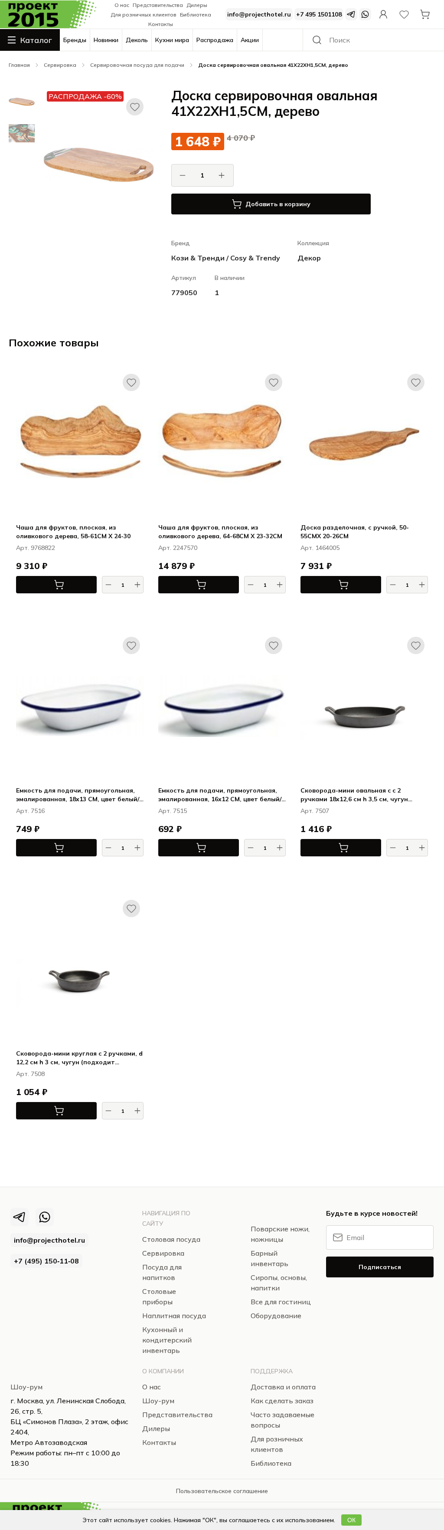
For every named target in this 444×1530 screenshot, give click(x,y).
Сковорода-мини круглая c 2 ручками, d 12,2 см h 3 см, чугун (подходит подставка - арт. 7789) (79, 1058)
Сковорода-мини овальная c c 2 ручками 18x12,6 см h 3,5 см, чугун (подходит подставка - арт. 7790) (354, 794)
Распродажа (214, 40)
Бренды (74, 40)
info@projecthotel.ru (259, 14)
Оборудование (276, 1315)
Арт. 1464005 (320, 548)
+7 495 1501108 (319, 14)
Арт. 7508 (30, 1074)
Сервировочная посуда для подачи (137, 65)
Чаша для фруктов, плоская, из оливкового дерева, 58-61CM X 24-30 (73, 531)
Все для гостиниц (281, 1301)
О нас (121, 5)
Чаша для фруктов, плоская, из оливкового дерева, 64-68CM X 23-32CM (220, 531)
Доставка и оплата (283, 1386)
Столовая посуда (30, 51)
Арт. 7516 (30, 811)
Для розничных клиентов (143, 14)
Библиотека (195, 14)
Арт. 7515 (172, 811)
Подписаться (380, 1267)
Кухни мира (172, 40)
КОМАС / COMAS (119, 869)
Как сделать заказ (282, 1400)
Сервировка (60, 65)
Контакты (160, 24)
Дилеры (196, 5)
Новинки (106, 40)
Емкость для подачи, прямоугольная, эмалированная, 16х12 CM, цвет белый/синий (219, 794)
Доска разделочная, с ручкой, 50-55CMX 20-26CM (354, 531)
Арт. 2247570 (177, 548)
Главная (19, 65)
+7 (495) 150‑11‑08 (46, 1261)
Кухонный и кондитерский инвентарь (167, 1340)
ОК (351, 1520)
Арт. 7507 (314, 811)
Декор (309, 257)
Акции (250, 40)
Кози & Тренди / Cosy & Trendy (225, 257)
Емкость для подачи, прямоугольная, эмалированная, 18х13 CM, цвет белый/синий (77, 794)
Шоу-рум (26, 1386)
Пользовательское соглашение (222, 1491)
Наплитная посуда (174, 1315)
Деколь (137, 40)
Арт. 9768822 (35, 548)
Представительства (158, 5)
